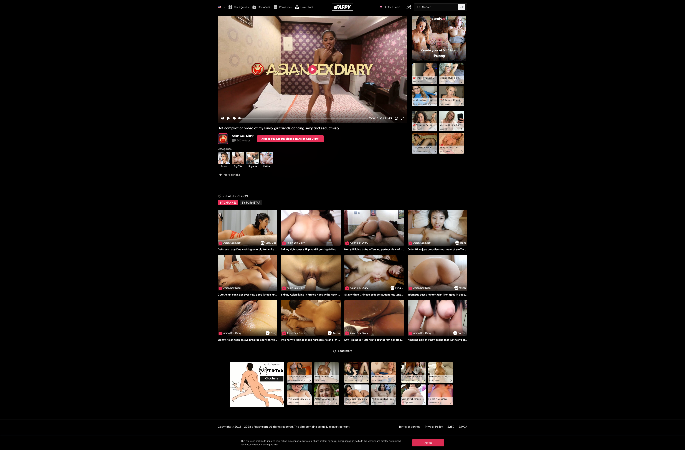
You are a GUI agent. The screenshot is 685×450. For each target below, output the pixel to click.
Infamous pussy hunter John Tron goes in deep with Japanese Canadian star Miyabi (459, 294)
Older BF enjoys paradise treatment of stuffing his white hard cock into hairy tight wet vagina (466, 249)
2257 (451, 426)
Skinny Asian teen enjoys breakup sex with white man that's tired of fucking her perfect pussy (276, 339)
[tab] (228, 202)
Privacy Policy (434, 426)
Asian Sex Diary (243, 136)
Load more (345, 350)
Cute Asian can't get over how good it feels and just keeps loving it (259, 294)
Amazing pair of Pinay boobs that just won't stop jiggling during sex (450, 339)
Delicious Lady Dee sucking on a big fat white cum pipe (252, 249)
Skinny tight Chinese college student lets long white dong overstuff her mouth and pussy (399, 294)
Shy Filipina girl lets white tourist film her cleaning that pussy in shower (388, 339)
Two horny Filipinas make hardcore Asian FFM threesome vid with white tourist (329, 339)
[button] (312, 174)
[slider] (303, 118)
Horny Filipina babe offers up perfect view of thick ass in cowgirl (384, 249)
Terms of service (409, 426)
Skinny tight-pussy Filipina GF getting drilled (308, 249)
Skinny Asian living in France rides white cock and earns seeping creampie (327, 294)
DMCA (463, 426)
